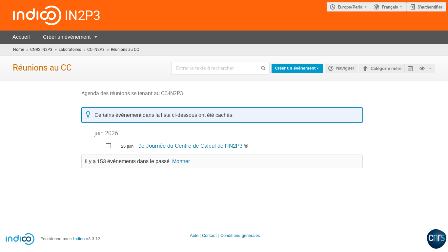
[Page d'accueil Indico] (30, 15)
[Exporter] (410, 68)
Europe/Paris (350, 7)
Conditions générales (240, 235)
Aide (194, 235)
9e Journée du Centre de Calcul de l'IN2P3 (191, 145)
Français (390, 7)
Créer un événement (67, 36)
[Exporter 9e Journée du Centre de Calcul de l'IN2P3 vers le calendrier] (108, 146)
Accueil (21, 36)
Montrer (181, 161)
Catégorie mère (386, 69)
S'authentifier (429, 7)
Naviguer (345, 68)
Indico (79, 239)
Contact (209, 235)
